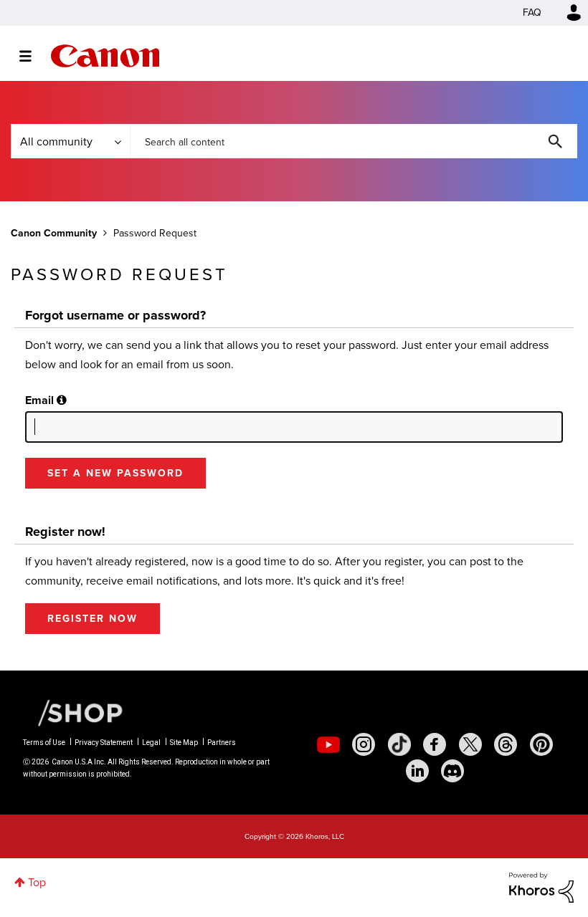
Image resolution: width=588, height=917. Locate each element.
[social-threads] (505, 744)
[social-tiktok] (399, 744)
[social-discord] (452, 770)
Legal (151, 742)
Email (39, 400)
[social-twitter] (470, 744)
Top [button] (37, 882)
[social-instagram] (363, 744)
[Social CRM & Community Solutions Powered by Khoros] (541, 886)
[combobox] (353, 141)
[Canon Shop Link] (73, 712)
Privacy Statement (104, 742)
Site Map (184, 742)
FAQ (532, 12)
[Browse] (32, 56)
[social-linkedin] (417, 770)
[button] (62, 400)
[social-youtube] (328, 744)
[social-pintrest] (541, 744)
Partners (221, 742)
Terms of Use (44, 742)
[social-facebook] (434, 744)
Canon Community (105, 56)
